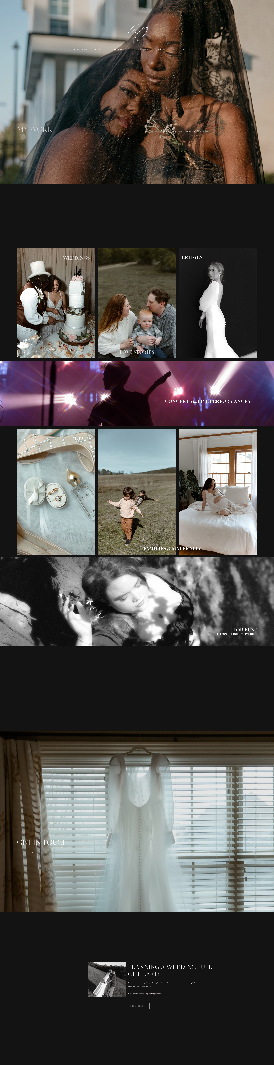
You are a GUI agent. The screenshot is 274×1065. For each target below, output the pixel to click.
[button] (143, 49)
